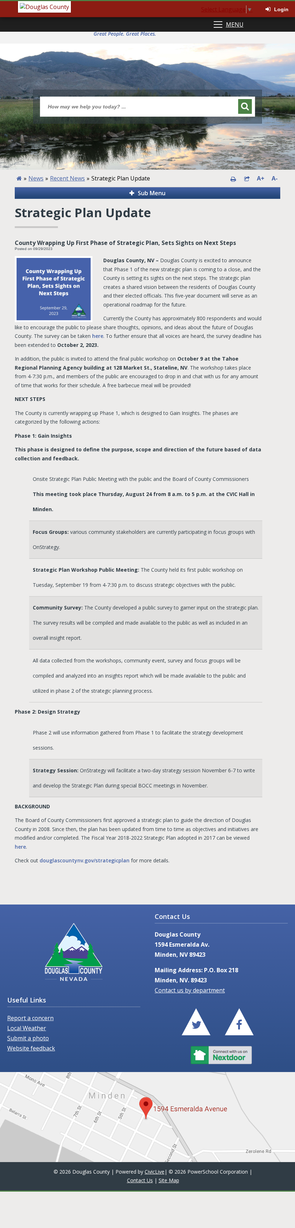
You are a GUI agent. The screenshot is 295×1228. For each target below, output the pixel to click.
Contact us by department (190, 990)
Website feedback (31, 1048)
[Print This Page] (233, 178)
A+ (260, 178)
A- (275, 178)
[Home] (19, 178)
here (97, 335)
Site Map (169, 1180)
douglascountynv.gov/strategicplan (85, 860)
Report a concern (30, 1018)
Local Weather (26, 1028)
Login (281, 9)
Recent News (67, 178)
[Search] (245, 106)
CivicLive (154, 1171)
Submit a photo (28, 1038)
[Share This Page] (247, 178)
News (36, 178)
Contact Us (140, 1180)
